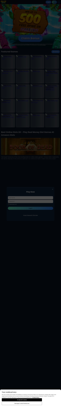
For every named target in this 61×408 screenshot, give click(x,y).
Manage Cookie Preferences (22, 403)
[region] (30, 399)
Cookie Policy (35, 397)
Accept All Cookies (22, 400)
